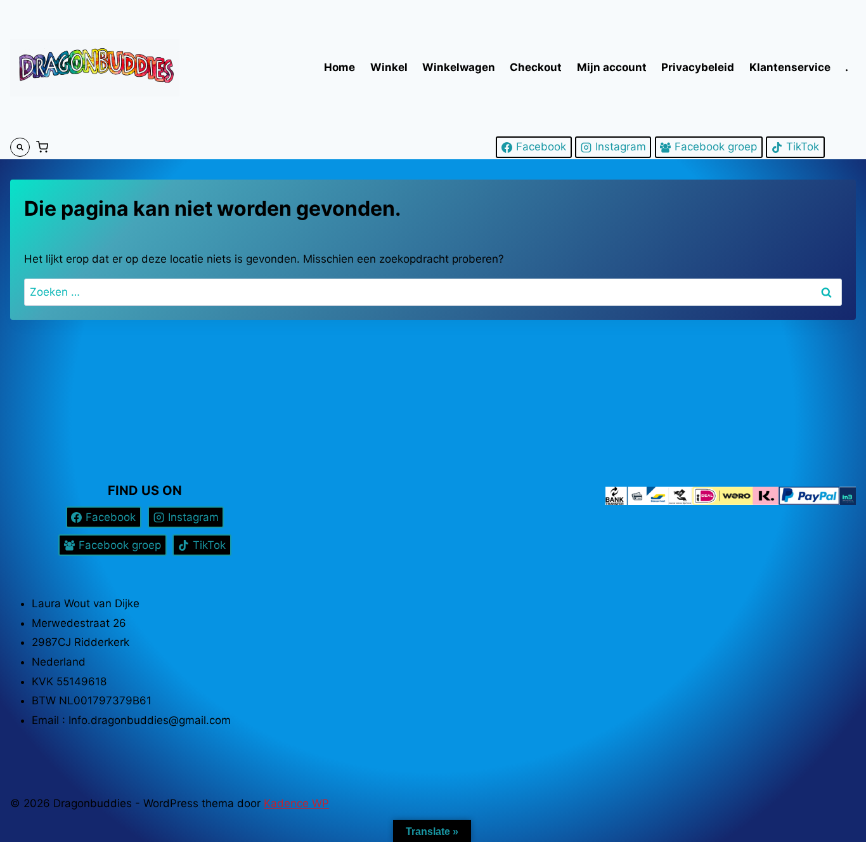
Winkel (389, 67)
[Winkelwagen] (42, 147)
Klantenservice (789, 67)
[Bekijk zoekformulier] (20, 147)
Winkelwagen (458, 67)
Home (339, 67)
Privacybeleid (697, 67)
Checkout (536, 67)
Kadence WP (296, 803)
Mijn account (612, 67)
